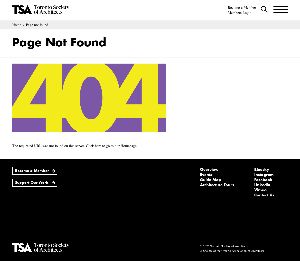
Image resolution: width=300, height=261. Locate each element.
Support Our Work (32, 182)
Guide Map (210, 180)
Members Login (239, 12)
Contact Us (264, 195)
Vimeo (260, 190)
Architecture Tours (217, 185)
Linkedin (262, 185)
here (98, 145)
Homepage (129, 145)
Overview (209, 169)
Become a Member (242, 7)
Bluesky (261, 169)
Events (206, 175)
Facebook (263, 180)
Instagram (264, 175)
